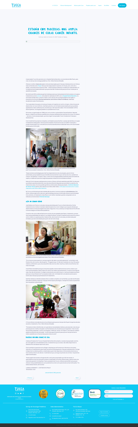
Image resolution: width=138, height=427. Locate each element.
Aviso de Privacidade (117, 399)
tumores (39, 96)
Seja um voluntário (104, 411)
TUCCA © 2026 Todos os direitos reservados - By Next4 (69, 425)
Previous (30, 378)
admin (45, 37)
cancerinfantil (49, 372)
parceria (58, 372)
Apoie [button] (99, 5)
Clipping (65, 37)
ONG (54, 372)
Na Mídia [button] (106, 5)
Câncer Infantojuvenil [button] (66, 5)
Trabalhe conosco (104, 415)
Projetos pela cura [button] (91, 5)
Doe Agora (122, 5)
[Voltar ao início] (16, 5)
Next (77, 378)
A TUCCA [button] (55, 5)
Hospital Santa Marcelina (70, 96)
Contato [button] (114, 5)
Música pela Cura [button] (78, 5)
